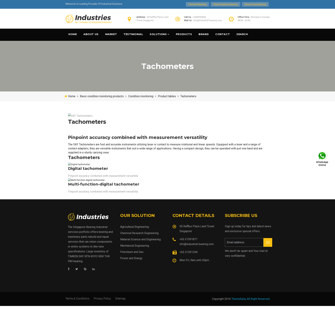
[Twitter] (76, 269)
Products (184, 34)
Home (72, 34)
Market (111, 34)
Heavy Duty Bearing (255, 4)
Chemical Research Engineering (139, 233)
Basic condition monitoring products (102, 96)
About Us (90, 34)
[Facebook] (68, 269)
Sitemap (120, 298)
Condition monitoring (140, 96)
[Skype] (85, 269)
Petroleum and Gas (131, 252)
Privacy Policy (102, 298)
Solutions (158, 34)
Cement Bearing (197, 4)
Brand (204, 34)
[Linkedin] (93, 269)
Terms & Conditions (77, 298)
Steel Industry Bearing (225, 4)
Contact (222, 34)
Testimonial (133, 34)
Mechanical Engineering (134, 245)
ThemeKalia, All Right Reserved (250, 299)
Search (242, 34)
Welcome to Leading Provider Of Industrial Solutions (93, 3)
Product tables (167, 96)
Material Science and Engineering (140, 239)
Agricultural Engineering (134, 226)
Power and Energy (131, 258)
